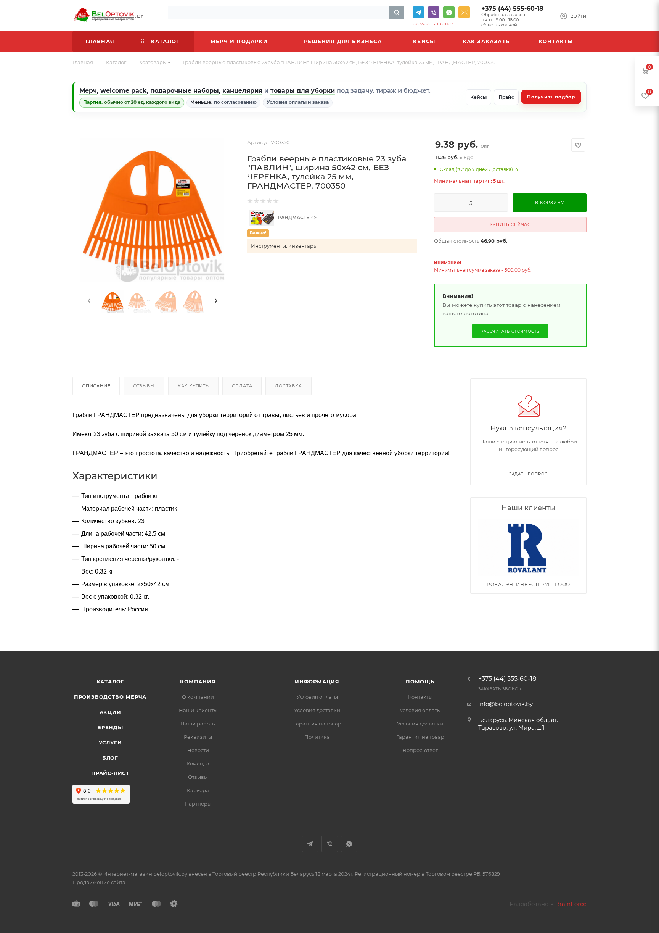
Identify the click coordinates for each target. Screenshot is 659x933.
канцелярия (242, 90)
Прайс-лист (110, 773)
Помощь (420, 681)
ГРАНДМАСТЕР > (295, 217)
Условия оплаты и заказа (298, 102)
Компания (197, 681)
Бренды (110, 727)
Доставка (288, 385)
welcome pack (123, 90)
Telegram (418, 12)
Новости (198, 750)
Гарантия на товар (317, 723)
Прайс (506, 97)
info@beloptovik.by (464, 12)
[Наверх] (622, 622)
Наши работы (198, 723)
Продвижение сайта (98, 882)
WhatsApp (449, 12)
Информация (317, 681)
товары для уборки (302, 90)
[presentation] (88, 301)
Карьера (198, 790)
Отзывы (144, 385)
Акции (110, 712)
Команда (197, 764)
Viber (433, 12)
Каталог (110, 681)
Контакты (420, 697)
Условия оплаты (317, 697)
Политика (317, 737)
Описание (96, 385)
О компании (198, 697)
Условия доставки (317, 710)
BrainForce (571, 903)
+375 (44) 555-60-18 (512, 8)
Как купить (193, 385)
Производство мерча (110, 697)
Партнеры (198, 804)
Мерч (88, 90)
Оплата (242, 385)
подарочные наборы (184, 90)
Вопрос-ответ (420, 750)
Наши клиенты (198, 710)
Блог (110, 758)
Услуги (110, 743)
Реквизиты (198, 737)
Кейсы (478, 97)
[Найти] (396, 12)
